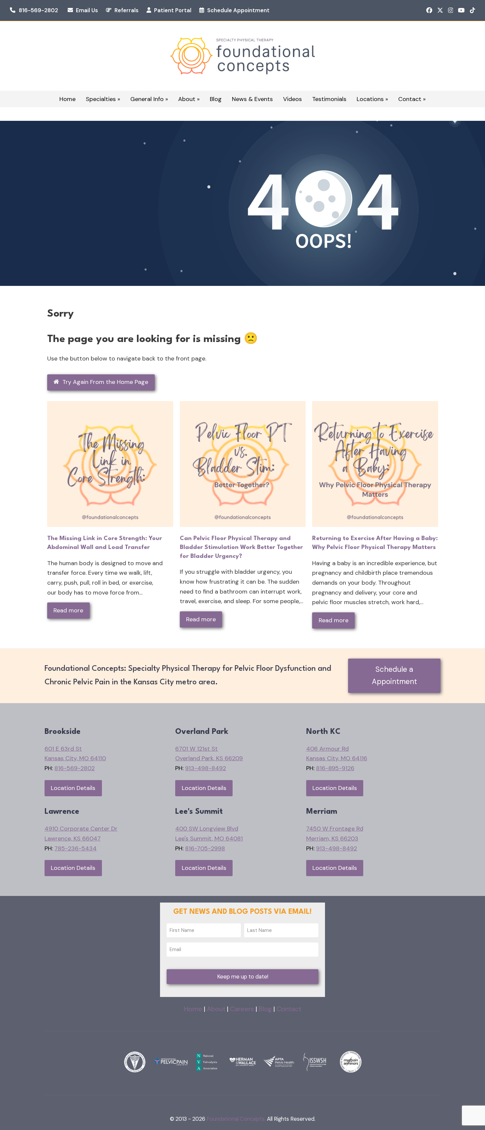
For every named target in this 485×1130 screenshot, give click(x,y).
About (216, 1009)
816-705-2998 (205, 848)
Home (193, 1009)
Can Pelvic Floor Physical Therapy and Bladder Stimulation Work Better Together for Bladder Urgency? (241, 547)
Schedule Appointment (238, 10)
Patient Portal (172, 10)
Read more (68, 610)
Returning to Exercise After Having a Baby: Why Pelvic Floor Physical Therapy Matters (375, 542)
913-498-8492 (205, 768)
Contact (288, 1009)
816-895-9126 (335, 768)
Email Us (87, 10)
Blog (265, 1009)
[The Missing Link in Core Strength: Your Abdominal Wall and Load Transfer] (110, 463)
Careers (242, 1009)
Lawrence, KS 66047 (73, 838)
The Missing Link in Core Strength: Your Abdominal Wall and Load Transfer (104, 542)
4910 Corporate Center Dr (81, 829)
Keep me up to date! (242, 976)
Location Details (73, 788)
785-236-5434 (75, 848)
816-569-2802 (38, 10)
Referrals (126, 10)
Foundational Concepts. (236, 1118)
